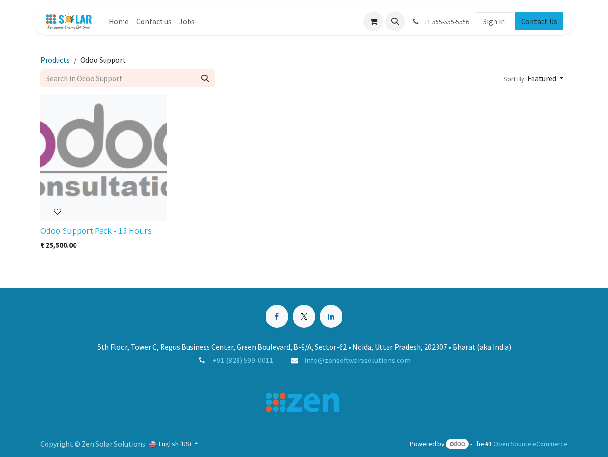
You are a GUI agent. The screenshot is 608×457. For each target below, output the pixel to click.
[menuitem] (119, 21)
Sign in (494, 21)
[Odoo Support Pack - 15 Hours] (103, 158)
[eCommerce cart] (373, 21)
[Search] (205, 78)
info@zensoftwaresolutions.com (357, 360)
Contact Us (539, 21)
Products (55, 60)
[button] (395, 21)
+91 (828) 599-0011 (242, 360)
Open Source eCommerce (531, 443)
